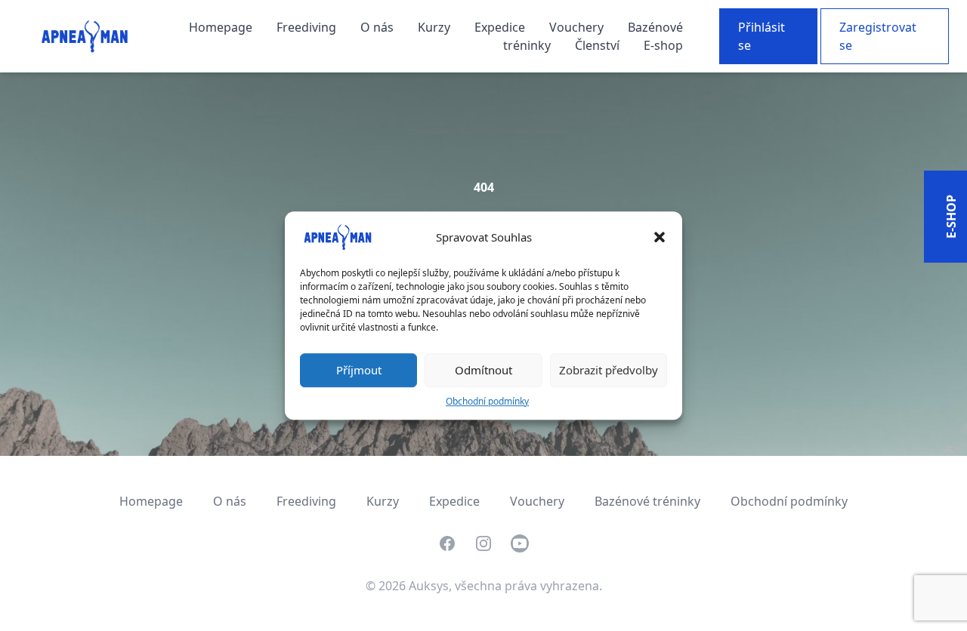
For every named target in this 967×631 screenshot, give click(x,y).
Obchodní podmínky (487, 401)
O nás (378, 27)
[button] (659, 237)
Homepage (222, 27)
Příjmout (359, 369)
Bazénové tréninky (647, 501)
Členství (599, 45)
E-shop (663, 45)
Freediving (308, 27)
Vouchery (578, 27)
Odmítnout (483, 369)
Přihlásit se (761, 36)
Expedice (501, 27)
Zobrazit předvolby (608, 369)
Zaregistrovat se (877, 36)
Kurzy (435, 27)
